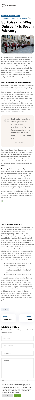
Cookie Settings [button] (7, 396)
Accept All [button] (17, 396)
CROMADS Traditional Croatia (10, 15)
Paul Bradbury (23, 18)
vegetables (5, 309)
